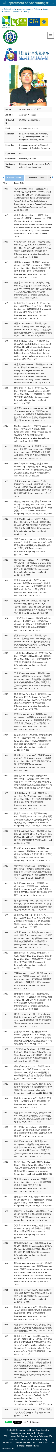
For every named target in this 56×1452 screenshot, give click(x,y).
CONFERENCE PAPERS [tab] (36, 178)
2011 (5, 1410)
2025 (5, 324)
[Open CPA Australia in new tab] (38, 22)
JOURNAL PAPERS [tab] (14, 178)
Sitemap (26, 12)
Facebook (16, 12)
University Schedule (27, 159)
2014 (5, 1383)
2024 (5, 580)
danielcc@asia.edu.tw (28, 129)
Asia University (10, 9)
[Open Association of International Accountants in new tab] (19, 22)
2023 (5, 776)
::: (1, 9)
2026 (5, 189)
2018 (5, 1336)
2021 (5, 1263)
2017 (5, 1360)
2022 (5, 1032)
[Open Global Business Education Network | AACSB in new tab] (6, 22)
